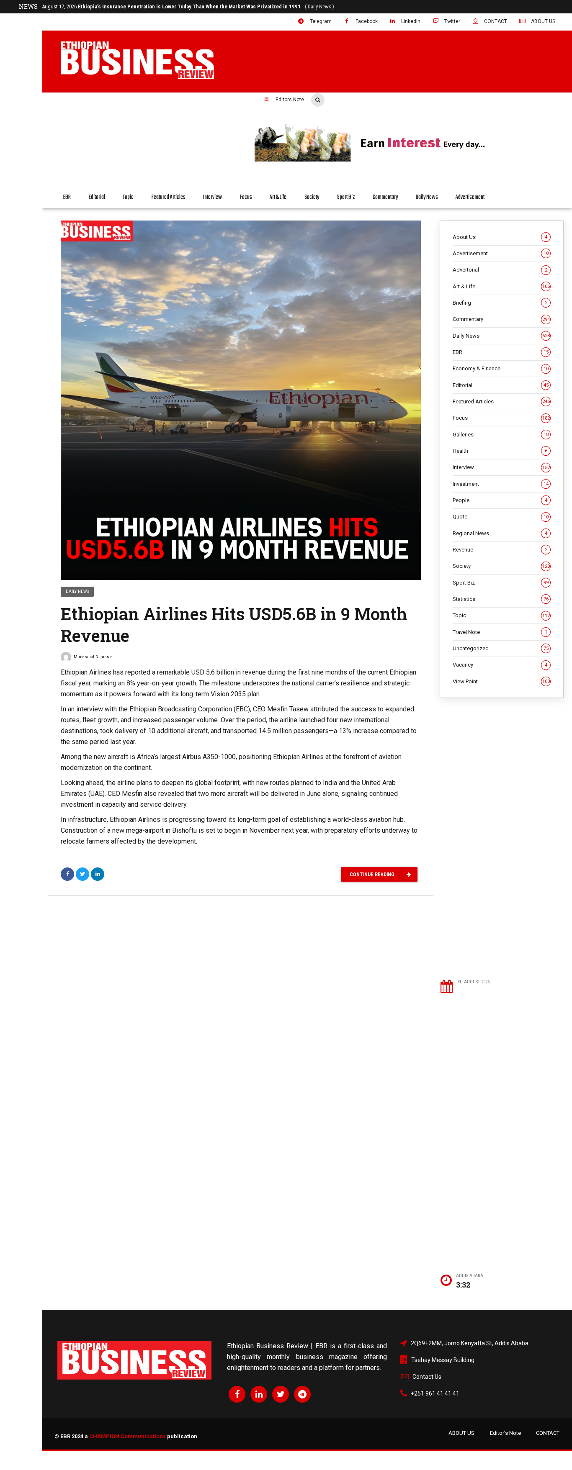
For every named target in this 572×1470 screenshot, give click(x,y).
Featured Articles (169, 197)
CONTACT (547, 1433)
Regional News (500, 533)
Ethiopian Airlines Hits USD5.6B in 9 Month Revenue (234, 624)
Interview (212, 197)
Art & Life (278, 197)
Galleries (501, 434)
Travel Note (500, 632)
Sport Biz (346, 197)
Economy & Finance (501, 368)
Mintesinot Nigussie (93, 656)
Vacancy (500, 665)
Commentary (385, 197)
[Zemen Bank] (407, 160)
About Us (500, 237)
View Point (501, 681)
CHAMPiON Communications (127, 1436)
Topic (128, 197)
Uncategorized (501, 648)
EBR (67, 197)
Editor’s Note (505, 1433)
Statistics (501, 599)
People (500, 500)
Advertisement (470, 197)
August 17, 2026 (188, 6)
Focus (246, 197)
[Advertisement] (502, 838)
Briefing (500, 303)
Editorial (97, 197)
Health (500, 451)
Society (311, 197)
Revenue (500, 549)
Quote (501, 516)
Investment (501, 484)
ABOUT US (461, 1433)
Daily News (427, 197)
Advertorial (500, 270)
